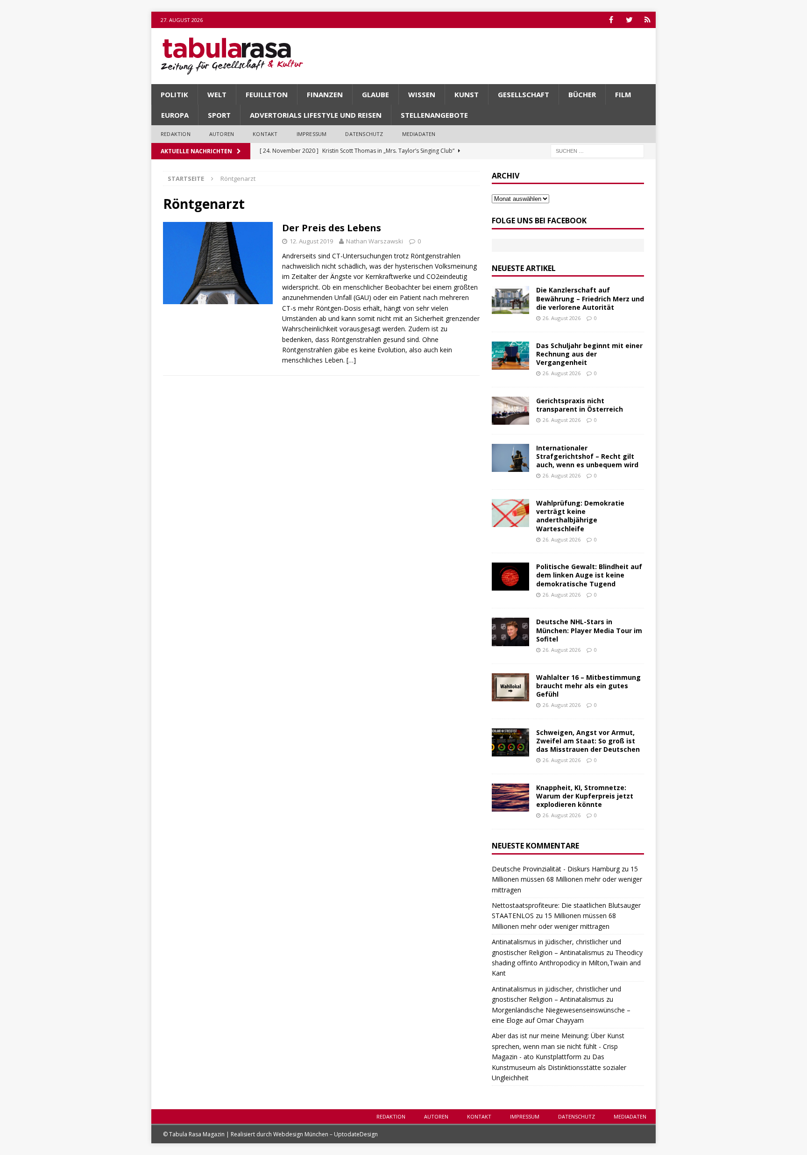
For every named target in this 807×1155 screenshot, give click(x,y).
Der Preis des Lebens (331, 227)
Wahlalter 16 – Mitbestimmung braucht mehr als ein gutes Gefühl (588, 686)
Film (623, 94)
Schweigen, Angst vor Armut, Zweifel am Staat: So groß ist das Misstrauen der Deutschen (588, 741)
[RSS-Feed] (647, 20)
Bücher (582, 94)
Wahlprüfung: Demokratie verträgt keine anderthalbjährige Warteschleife (580, 516)
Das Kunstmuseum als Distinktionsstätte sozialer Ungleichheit (559, 1067)
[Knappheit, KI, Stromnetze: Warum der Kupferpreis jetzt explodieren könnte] (510, 798)
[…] (351, 360)
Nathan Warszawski (374, 241)
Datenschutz (364, 133)
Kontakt (265, 133)
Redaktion (176, 133)
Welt (217, 94)
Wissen (421, 94)
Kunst (466, 94)
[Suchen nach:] (597, 150)
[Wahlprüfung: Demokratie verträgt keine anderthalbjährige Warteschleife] (510, 513)
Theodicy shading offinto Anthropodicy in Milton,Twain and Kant (567, 963)
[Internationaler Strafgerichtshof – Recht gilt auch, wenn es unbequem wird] (510, 458)
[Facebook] (611, 20)
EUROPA (175, 115)
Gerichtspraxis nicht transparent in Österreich (579, 405)
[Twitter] (629, 20)
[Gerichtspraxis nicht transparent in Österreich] (510, 411)
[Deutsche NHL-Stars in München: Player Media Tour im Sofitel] (510, 632)
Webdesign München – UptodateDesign (325, 1134)
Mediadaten (419, 133)
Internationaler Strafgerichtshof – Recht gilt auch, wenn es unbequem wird (587, 456)
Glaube (375, 94)
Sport (219, 115)
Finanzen (325, 94)
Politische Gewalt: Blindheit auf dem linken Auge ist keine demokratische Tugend (589, 575)
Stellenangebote (434, 115)
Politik (174, 94)
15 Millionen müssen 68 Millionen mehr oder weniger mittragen (567, 879)
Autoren (221, 133)
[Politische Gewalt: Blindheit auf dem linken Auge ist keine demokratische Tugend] (510, 577)
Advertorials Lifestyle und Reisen (316, 115)
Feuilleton (267, 94)
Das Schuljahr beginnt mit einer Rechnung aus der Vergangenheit (589, 354)
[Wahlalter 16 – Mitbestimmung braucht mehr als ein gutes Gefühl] (510, 687)
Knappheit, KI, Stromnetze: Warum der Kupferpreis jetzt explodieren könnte (584, 796)
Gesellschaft (523, 94)
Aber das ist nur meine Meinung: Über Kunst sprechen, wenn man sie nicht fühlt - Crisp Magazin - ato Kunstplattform (558, 1046)
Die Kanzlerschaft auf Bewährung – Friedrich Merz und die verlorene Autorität (590, 298)
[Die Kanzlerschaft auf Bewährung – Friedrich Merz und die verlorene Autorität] (510, 300)
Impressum (312, 133)
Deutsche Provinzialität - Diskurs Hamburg (556, 868)
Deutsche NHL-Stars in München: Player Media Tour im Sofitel (589, 630)
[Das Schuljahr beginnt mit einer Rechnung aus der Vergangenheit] (510, 356)
